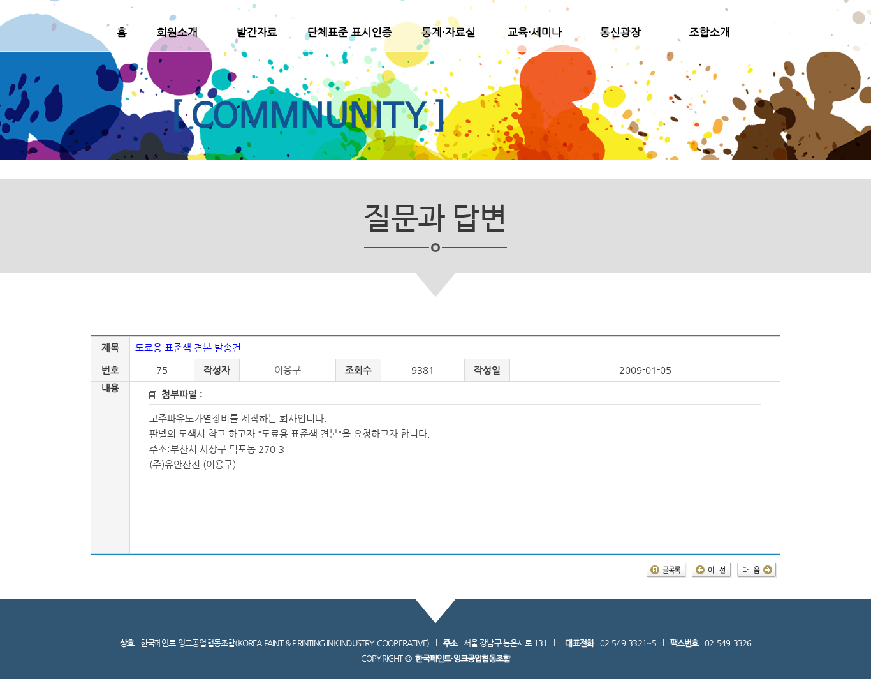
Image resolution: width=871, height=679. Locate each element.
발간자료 (257, 32)
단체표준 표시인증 (349, 32)
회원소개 (177, 32)
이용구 (287, 370)
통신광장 (620, 32)
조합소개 (709, 32)
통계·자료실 (448, 32)
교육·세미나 (535, 32)
